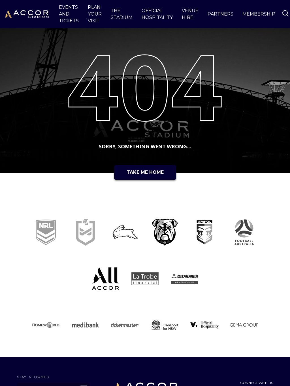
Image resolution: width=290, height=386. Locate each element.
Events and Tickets (69, 14)
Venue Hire (190, 14)
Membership (258, 14)
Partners (220, 14)
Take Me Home (145, 172)
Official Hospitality (157, 14)
